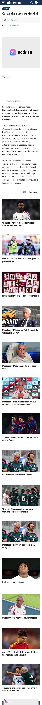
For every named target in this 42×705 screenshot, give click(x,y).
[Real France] (15, 2)
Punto (4, 25)
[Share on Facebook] (8, 20)
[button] (4, 2)
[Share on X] (11, 20)
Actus (6, 8)
